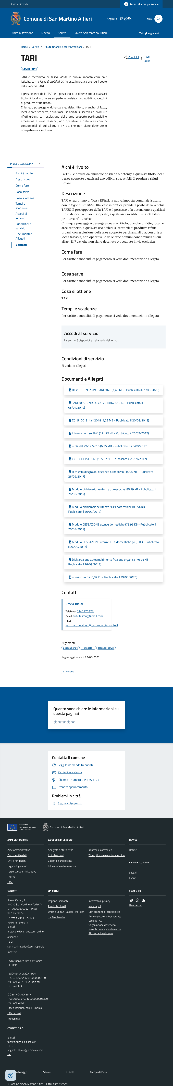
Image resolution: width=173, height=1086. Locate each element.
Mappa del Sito (98, 1072)
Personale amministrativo (21, 871)
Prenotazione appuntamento (105, 929)
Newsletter (135, 905)
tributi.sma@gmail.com (88, 616)
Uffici (10, 882)
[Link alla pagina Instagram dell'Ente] (131, 900)
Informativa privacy (99, 901)
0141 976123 (26, 918)
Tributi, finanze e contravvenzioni (62, 47)
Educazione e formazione (62, 866)
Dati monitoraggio (17, 1072)
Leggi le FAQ (96, 921)
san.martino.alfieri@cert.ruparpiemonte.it (92, 625)
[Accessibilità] (10, 1075)
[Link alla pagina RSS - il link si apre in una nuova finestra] (130, 19)
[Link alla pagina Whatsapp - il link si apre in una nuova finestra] (126, 19)
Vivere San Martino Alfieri (91, 33)
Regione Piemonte (19, 4)
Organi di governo (17, 866)
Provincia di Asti (57, 906)
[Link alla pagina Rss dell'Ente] (144, 900)
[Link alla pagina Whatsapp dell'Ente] (137, 900)
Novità (45, 33)
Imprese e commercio (100, 850)
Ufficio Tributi (74, 604)
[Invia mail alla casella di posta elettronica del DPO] (21, 1042)
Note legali (95, 906)
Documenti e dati (17, 855)
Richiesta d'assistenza (101, 933)
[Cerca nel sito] (157, 19)
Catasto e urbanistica (60, 861)
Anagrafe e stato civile (60, 850)
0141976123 (85, 611)
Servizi (62, 33)
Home (24, 47)
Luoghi (133, 872)
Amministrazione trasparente (105, 916)
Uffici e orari (14, 1013)
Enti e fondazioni (16, 861)
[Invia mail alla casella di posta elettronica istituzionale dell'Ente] (25, 934)
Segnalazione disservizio (102, 925)
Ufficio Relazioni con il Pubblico (24, 1008)
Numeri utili (13, 1019)
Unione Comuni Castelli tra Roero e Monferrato (66, 914)
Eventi (132, 878)
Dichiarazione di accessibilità (104, 912)
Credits (70, 1072)
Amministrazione (22, 33)
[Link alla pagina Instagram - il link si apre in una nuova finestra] (122, 19)
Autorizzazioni (56, 855)
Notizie (133, 850)
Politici (11, 877)
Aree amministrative (18, 850)
